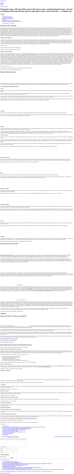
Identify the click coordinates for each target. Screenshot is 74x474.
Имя (1, 448)
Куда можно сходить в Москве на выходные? (11, 20)
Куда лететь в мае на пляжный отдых (12, 462)
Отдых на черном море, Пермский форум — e (13, 465)
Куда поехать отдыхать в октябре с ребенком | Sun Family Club (14, 429)
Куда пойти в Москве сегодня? (8, 18)
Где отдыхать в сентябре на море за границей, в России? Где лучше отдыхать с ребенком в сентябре (27, 463)
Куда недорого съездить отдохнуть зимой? (10, 430)
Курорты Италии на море (7, 17)
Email (1, 450)
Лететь (1, 2)
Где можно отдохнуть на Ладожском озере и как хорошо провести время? (16, 428)
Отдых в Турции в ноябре (7, 433)
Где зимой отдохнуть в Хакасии (8, 432)
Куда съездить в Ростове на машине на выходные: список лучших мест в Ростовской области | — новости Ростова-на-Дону (33, 469)
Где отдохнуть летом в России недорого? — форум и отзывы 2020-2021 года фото (22, 467)
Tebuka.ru (4, 19)
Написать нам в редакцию (5, 473)
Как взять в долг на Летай (9, 466)
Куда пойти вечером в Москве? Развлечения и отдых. (12, 21)
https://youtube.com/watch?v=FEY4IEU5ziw (8, 340)
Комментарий (3, 446)
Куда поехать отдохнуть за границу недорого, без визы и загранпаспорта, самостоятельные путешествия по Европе (24, 426)
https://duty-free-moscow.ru (10, 471)
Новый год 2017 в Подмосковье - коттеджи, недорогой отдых (14, 431)
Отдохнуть (2, 3)
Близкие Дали (5, 434)
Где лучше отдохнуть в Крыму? (10, 461)
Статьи (1, 4)
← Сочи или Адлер (4, 436)
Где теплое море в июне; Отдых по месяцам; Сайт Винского (17, 468)
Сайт (1, 452)
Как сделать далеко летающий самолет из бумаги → (64, 436)
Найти (12, 457)
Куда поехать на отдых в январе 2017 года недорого (15, 464)
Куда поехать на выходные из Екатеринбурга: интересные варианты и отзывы (17, 427)
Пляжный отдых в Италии (7, 16)
